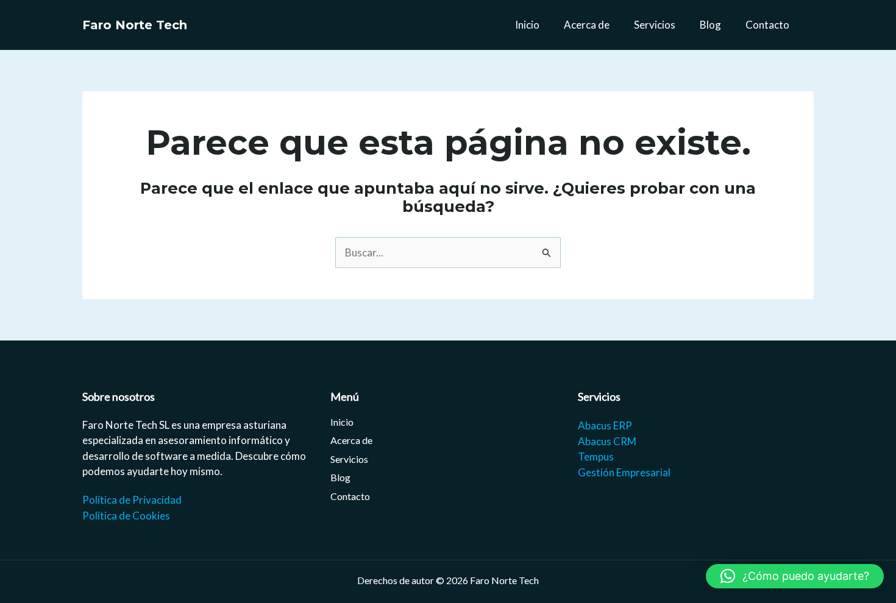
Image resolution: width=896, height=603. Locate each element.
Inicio (527, 24)
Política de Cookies (126, 515)
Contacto (767, 24)
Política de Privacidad (132, 499)
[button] (795, 576)
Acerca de (587, 24)
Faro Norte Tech (134, 25)
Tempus (596, 456)
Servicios (654, 24)
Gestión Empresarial (624, 472)
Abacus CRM (607, 441)
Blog (710, 24)
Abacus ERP (605, 425)
